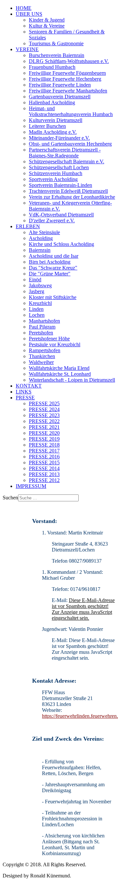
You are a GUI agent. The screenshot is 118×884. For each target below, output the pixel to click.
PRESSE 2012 (44, 480)
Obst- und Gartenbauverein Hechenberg (70, 144)
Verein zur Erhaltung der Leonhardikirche (72, 197)
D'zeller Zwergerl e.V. (52, 220)
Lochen (37, 315)
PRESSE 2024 (44, 409)
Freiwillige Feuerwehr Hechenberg (65, 79)
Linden (36, 309)
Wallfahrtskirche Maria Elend (59, 368)
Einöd (35, 279)
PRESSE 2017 (44, 450)
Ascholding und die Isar (53, 256)
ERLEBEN (28, 226)
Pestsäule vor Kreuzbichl (54, 344)
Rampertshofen (44, 350)
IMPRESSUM (31, 486)
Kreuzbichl (40, 303)
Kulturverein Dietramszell (55, 120)
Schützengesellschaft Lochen (59, 167)
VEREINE (27, 49)
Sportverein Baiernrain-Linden (60, 185)
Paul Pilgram (42, 327)
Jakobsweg (40, 285)
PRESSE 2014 (44, 468)
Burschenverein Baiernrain (56, 55)
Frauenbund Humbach (52, 67)
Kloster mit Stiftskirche (52, 297)
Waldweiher (41, 362)
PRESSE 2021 (44, 427)
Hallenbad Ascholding (52, 102)
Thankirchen (42, 356)
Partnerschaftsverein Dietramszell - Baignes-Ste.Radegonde (65, 152)
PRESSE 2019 (44, 439)
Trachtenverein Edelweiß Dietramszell (68, 191)
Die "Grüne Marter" (49, 273)
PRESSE (25, 397)
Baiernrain (39, 250)
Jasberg (36, 291)
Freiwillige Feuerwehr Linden (60, 85)
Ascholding (41, 238)
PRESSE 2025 (44, 403)
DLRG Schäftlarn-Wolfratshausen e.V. (69, 61)
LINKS (23, 391)
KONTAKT (29, 386)
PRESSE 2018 (44, 445)
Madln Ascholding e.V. (53, 132)
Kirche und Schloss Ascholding (61, 244)
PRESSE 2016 (44, 456)
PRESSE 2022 (44, 421)
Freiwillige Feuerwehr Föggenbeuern (67, 73)
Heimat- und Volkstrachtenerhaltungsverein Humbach (71, 111)
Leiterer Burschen (47, 126)
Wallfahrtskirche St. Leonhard (60, 374)
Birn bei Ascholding (49, 262)
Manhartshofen (44, 321)
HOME (23, 8)
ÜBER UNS (29, 14)
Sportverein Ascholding (53, 179)
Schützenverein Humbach (55, 173)
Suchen (10, 497)
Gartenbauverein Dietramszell (59, 96)
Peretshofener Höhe (49, 338)
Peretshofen (41, 332)
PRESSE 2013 (44, 474)
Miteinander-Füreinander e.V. (59, 138)
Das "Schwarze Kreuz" (53, 268)
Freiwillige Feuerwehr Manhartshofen (68, 90)
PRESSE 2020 (44, 433)
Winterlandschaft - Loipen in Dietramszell (72, 380)
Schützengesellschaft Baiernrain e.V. (66, 161)
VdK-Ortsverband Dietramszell (61, 214)
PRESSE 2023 (44, 415)
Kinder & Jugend (47, 20)
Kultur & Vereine (47, 26)
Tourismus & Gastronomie (56, 43)
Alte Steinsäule (44, 232)
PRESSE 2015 (44, 462)
